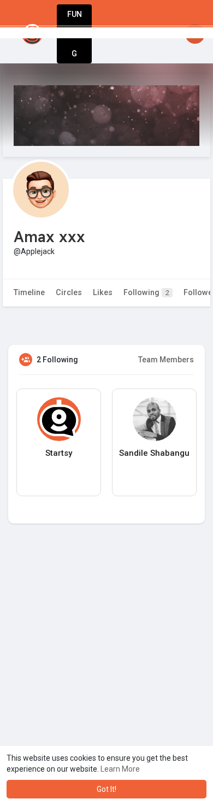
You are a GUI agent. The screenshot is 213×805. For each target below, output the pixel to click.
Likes (103, 292)
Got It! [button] (106, 789)
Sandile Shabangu (154, 453)
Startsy (58, 453)
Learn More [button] (120, 769)
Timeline (29, 292)
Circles (69, 292)
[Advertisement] (106, 673)
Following (146, 292)
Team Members (166, 359)
